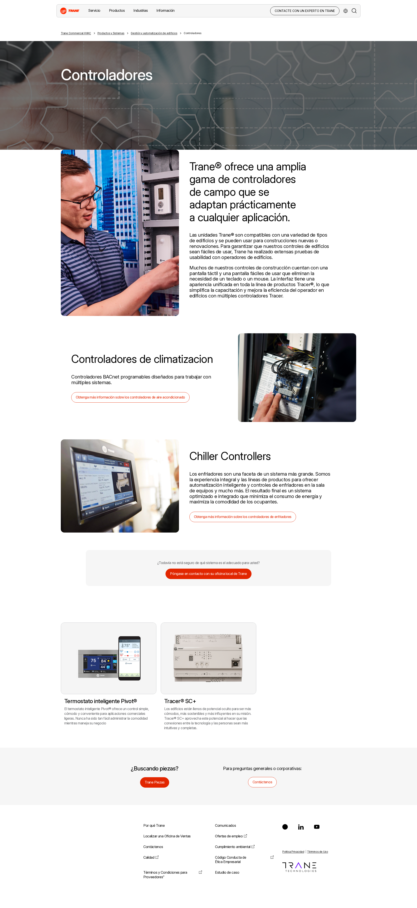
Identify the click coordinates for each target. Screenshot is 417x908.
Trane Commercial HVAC (76, 33)
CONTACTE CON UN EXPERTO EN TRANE (305, 11)
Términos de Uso (317, 851)
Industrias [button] (140, 10)
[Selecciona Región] (345, 10)
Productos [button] (117, 10)
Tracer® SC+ (180, 701)
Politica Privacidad (293, 851)
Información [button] (165, 10)
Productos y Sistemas (111, 33)
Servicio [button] (94, 10)
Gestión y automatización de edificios (154, 33)
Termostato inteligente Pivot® (100, 701)
